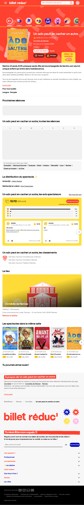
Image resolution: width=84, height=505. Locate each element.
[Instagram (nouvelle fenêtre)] (67, 421)
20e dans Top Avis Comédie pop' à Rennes (25, 257)
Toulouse (31, 165)
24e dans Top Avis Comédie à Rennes (23, 260)
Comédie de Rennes (41, 41)
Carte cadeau (9, 469)
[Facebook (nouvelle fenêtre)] (67, 412)
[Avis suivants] (79, 232)
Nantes (68, 165)
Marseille (54, 165)
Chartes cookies (64, 494)
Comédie (7, 384)
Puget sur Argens (10, 168)
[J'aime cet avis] (8, 241)
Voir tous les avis (75, 195)
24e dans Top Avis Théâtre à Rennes (22, 263)
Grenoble (7, 165)
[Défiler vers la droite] (79, 22)
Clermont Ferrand (19, 165)
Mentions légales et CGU (48, 494)
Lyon (62, 165)
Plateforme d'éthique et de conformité (19, 496)
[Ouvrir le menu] (6, 3)
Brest (39, 165)
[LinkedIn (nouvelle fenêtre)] (76, 421)
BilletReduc (8, 402)
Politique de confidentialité (29, 494)
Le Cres (21, 168)
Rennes (45, 384)
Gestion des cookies (51, 496)
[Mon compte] (77, 3)
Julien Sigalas (17, 181)
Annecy (46, 165)
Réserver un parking (9, 316)
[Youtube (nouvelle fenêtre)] (76, 412)
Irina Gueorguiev (27, 186)
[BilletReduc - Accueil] (17, 3)
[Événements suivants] (81, 342)
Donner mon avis (72, 201)
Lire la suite (6, 85)
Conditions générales (11, 494)
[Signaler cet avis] (12, 241)
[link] (21, 223)
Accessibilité (38, 496)
